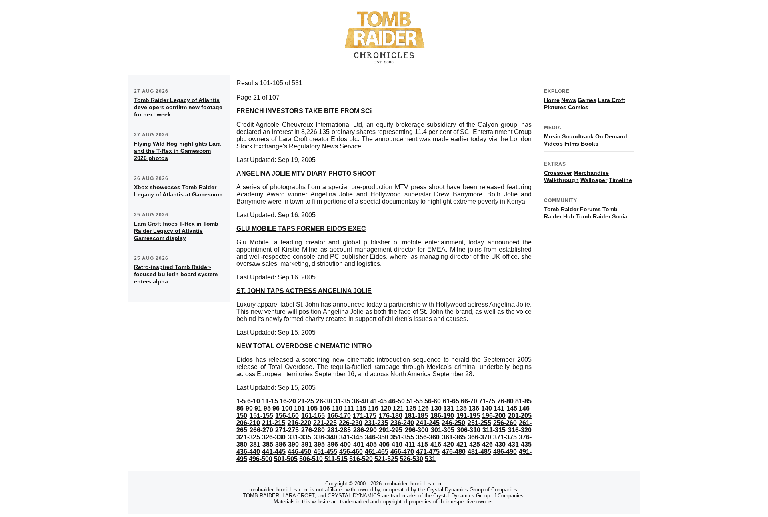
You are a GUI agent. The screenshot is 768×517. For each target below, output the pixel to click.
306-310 (468, 430)
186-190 (442, 415)
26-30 (324, 401)
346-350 (376, 437)
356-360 (428, 437)
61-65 (451, 401)
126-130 (430, 408)
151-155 (261, 415)
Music (552, 136)
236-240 (402, 422)
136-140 (480, 408)
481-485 (479, 451)
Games (587, 100)
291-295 (390, 430)
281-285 (339, 430)
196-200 (494, 415)
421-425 (468, 444)
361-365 (454, 437)
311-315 (494, 430)
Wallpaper (593, 180)
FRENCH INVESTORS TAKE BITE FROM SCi (304, 111)
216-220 (299, 422)
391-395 (313, 444)
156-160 (287, 415)
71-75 (487, 401)
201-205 (520, 415)
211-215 (273, 422)
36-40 (360, 401)
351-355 (402, 437)
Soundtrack (578, 136)
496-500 (260, 458)
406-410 (390, 444)
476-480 (454, 451)
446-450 (299, 451)
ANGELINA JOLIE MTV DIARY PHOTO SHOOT (306, 173)
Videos (553, 143)
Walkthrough (561, 180)
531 (430, 458)
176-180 (390, 415)
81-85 (523, 401)
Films (571, 143)
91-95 (262, 408)
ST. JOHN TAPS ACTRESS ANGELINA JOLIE (304, 290)
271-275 (287, 430)
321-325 (248, 437)
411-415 (416, 444)
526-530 (411, 458)
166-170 (339, 415)
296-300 (416, 430)
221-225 (325, 422)
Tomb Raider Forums (572, 209)
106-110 (330, 408)
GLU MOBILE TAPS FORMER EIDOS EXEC (301, 228)
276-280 (313, 430)
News (568, 100)
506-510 (311, 458)
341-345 (351, 437)
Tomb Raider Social (602, 216)
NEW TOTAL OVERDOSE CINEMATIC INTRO (304, 346)
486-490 (505, 451)
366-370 (479, 437)
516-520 (361, 458)
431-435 (520, 444)
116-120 (379, 408)
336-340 (325, 437)
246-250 (453, 422)
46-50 (396, 401)
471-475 (428, 451)
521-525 (386, 458)
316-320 (520, 430)
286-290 (365, 430)
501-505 (286, 458)
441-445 (274, 451)
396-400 (339, 444)
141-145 (505, 408)
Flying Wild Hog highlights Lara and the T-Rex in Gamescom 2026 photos (177, 150)
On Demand (611, 136)
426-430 (494, 444)
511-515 (336, 458)
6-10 (253, 401)
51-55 (414, 401)
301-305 (442, 430)
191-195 (468, 415)
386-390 (287, 444)
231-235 (376, 422)
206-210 (248, 422)
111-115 (355, 408)
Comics (578, 107)
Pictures (555, 107)
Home (552, 100)
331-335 (299, 437)
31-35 (342, 401)
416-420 (442, 444)
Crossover (558, 173)
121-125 (404, 408)
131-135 (455, 408)
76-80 (505, 401)
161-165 (313, 415)
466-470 (402, 451)
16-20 (288, 401)
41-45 (378, 401)
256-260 (505, 422)
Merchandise (591, 173)
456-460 (351, 451)
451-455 (325, 451)
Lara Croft (611, 100)
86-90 (244, 408)
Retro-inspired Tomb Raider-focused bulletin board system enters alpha (176, 274)
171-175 (364, 415)
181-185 (416, 415)
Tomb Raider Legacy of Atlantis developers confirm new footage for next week (178, 107)
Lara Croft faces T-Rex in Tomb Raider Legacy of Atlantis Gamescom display (176, 230)
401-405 (365, 444)
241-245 (428, 422)
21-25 (306, 401)
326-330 (274, 437)
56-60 (432, 401)
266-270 (261, 430)
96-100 (282, 408)
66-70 (469, 401)
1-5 (241, 401)
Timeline (620, 180)
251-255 (479, 422)
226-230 (350, 422)
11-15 (270, 401)
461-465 (376, 451)
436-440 (248, 451)
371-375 (505, 437)
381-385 (261, 444)
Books (589, 143)
